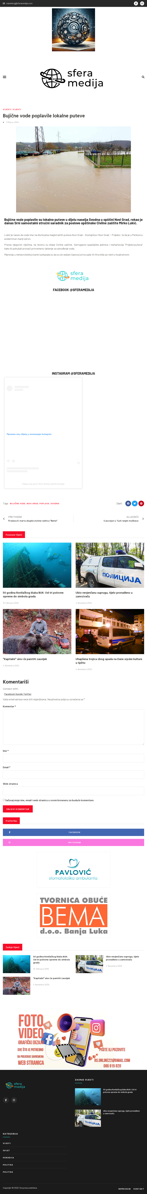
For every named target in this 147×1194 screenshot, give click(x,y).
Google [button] (19, 694)
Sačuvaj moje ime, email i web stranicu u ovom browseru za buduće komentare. (49, 800)
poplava (44, 503)
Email (6, 767)
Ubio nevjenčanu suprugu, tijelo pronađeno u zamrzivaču (104, 594)
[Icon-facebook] (136, 3)
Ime (6, 751)
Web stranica (10, 784)
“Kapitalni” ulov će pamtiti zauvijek (25, 659)
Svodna (55, 503)
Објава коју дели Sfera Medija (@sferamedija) (43, 484)
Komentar (9, 706)
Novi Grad (32, 503)
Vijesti (7, 109)
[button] (4, 77)
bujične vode (17, 503)
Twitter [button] (27, 694)
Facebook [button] (9, 694)
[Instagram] (142, 3)
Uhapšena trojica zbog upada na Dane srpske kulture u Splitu (109, 661)
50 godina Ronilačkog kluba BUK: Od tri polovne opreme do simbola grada (33, 594)
